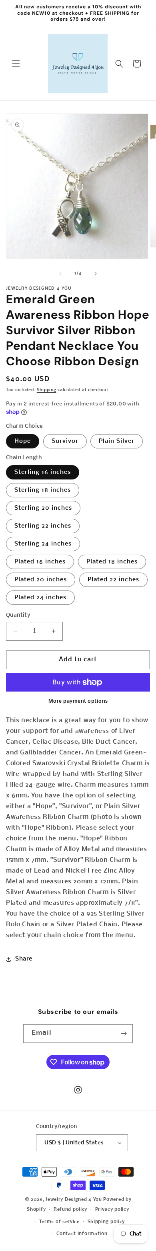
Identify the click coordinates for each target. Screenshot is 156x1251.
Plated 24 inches (40, 597)
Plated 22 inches (113, 580)
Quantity (18, 615)
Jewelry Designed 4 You (74, 1199)
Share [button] (23, 959)
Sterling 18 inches (42, 490)
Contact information (81, 1234)
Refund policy (70, 1209)
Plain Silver (116, 441)
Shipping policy (106, 1222)
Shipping (46, 390)
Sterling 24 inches (43, 544)
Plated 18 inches (112, 562)
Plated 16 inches (40, 562)
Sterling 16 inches (42, 472)
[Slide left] (60, 274)
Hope (22, 441)
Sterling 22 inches (42, 526)
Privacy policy (112, 1209)
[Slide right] (95, 274)
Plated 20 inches (40, 580)
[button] (16, 63)
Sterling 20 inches (43, 508)
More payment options (78, 701)
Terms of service (59, 1222)
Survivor (65, 441)
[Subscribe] (123, 1033)
